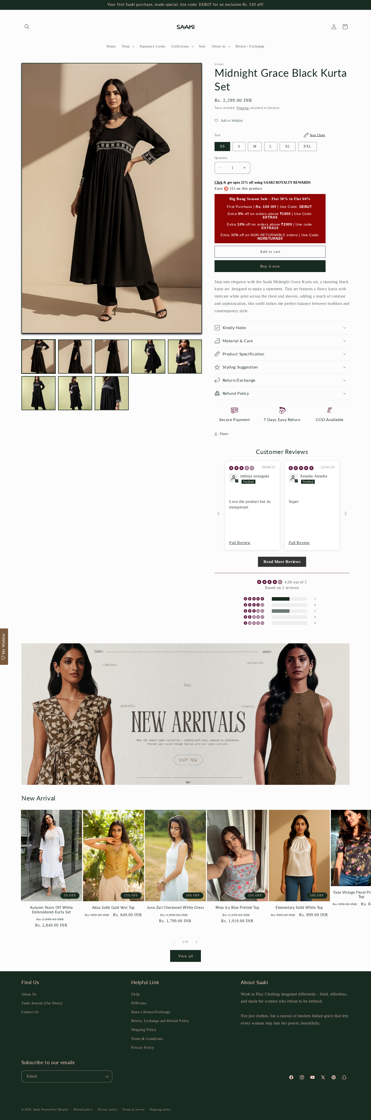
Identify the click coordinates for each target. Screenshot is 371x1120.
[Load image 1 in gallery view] (38, 356)
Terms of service (133, 1109)
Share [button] (224, 434)
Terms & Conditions (147, 1038)
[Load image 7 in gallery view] (75, 393)
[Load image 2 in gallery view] (75, 356)
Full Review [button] (240, 543)
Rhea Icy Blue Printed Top (237, 908)
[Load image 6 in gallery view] (38, 393)
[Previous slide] (219, 513)
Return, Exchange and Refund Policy (160, 1021)
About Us (28, 994)
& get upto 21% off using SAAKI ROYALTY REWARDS (263, 182)
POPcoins (138, 1003)
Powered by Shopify (55, 1109)
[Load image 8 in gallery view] (112, 393)
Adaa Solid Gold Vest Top (113, 908)
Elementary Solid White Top (299, 908)
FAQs (135, 994)
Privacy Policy (142, 1047)
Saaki (37, 1109)
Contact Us (30, 1012)
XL (287, 146)
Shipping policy (160, 1109)
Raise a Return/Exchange (150, 1012)
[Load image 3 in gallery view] (112, 356)
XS (222, 146)
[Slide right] (196, 941)
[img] (241, 468)
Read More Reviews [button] (282, 561)
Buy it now (270, 266)
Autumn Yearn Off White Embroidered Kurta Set (51, 910)
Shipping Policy (143, 1030)
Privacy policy (107, 1109)
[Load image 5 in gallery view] (185, 356)
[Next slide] (345, 513)
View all (185, 956)
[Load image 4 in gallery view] (148, 356)
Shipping (242, 108)
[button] (27, 26)
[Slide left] (174, 941)
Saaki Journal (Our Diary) (42, 1003)
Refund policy (83, 1109)
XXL (307, 146)
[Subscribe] (106, 1077)
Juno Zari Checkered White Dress (175, 908)
